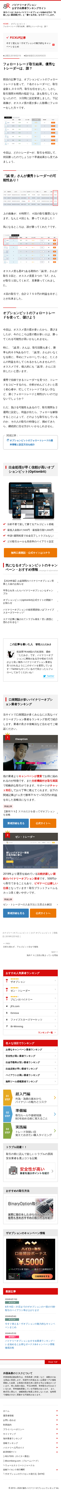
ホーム (6, 1410)
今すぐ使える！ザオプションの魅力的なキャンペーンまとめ (28, 45)
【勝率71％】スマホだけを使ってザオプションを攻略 (29, 813)
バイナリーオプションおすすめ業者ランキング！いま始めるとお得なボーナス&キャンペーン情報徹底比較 (30, 1344)
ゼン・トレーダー (20, 990)
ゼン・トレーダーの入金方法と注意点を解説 (27, 904)
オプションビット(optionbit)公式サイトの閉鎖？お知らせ (28, 601)
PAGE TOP (52, 1362)
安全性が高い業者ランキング (20, 1055)
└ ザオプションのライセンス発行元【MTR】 (24, 1473)
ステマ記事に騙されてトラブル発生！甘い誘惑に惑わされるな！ (28, 620)
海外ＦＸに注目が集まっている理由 (42, 954)
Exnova (15, 1012)
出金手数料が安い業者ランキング (23, 1062)
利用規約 (7, 1424)
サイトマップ (9, 1433)
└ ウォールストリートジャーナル (19, 1465)
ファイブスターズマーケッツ (26, 1019)
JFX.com (15, 1006)
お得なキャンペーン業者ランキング (24, 1049)
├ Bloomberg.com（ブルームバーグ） (21, 1460)
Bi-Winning (17, 1026)
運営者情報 (8, 1415)
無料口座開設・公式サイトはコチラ (30, 552)
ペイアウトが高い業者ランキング (23, 1075)
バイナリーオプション (29, 6)
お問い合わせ (9, 1420)
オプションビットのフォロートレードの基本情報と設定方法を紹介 (31, 442)
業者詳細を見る (16, 823)
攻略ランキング (10, 1443)
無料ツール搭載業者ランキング (22, 1081)
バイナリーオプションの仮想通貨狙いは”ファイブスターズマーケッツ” (28, 611)
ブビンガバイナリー (22, 999)
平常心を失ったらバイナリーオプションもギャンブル (28, 592)
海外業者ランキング (12, 1438)
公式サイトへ (43, 823)
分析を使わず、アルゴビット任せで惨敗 (20, 945)
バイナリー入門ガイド (13, 1447)
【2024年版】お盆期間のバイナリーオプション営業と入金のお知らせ (28, 582)
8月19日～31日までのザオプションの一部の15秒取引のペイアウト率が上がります (30, 1308)
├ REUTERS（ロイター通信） (17, 1456)
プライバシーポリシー (13, 1429)
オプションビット (21, 932)
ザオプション (18, 981)
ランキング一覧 (45, 1032)
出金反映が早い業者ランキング (22, 1068)
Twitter (50, 675)
